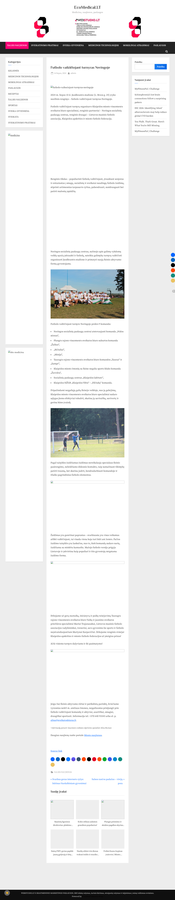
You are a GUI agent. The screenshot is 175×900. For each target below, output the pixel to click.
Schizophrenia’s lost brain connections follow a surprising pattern (150, 98)
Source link (56, 751)
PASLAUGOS (160, 45)
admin (73, 73)
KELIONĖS (13, 70)
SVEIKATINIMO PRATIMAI (44, 45)
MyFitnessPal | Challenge (147, 88)
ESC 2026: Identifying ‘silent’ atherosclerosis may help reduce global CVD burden (151, 112)
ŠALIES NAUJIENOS (17, 45)
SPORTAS (12, 105)
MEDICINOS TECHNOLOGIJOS (103, 45)
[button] (53, 759)
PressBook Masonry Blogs (92, 896)
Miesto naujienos (93, 735)
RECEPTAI (13, 94)
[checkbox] (7, 893)
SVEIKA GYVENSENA (73, 45)
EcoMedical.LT (87, 7)
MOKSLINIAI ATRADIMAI (136, 45)
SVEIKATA (13, 116)
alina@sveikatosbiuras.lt (63, 720)
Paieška (138, 62)
